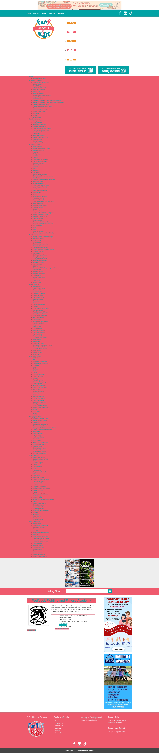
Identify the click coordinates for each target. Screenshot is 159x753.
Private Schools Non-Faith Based (42, 106)
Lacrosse (35, 485)
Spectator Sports (38, 211)
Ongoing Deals (37, 543)
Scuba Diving (37, 496)
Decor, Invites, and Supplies (41, 308)
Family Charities (37, 123)
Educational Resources (39, 88)
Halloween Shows (38, 540)
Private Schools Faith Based (41, 104)
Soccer (35, 501)
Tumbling (35, 512)
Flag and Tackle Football (40, 472)
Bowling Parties (37, 292)
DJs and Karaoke (38, 310)
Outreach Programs (39, 398)
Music (34, 395)
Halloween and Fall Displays (41, 538)
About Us (58, 728)
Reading (35, 108)
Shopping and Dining (35, 417)
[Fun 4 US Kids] (43, 28)
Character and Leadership (40, 363)
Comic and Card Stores (40, 426)
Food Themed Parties (39, 314)
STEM (35, 409)
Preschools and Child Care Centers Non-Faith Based (48, 102)
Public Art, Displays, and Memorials (43, 202)
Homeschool (36, 91)
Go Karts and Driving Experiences (43, 176)
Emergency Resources (39, 121)
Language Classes (38, 391)
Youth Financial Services (40, 143)
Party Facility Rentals (39, 330)
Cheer (35, 464)
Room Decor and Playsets (40, 442)
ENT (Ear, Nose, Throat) (40, 255)
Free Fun (35, 170)
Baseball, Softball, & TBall (40, 459)
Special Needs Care (39, 277)
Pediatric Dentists (38, 271)
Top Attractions (37, 225)
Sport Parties (37, 350)
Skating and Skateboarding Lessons (43, 499)
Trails (34, 229)
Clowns (35, 303)
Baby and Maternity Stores (40, 418)
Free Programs (37, 384)
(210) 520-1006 (63, 623)
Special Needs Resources (40, 137)
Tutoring (35, 115)
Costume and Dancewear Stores (42, 429)
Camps (31, 77)
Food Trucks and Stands (40, 316)
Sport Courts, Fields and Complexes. (43, 213)
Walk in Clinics (37, 282)
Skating (35, 209)
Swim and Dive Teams (39, 507)
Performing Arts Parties (40, 338)
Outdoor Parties (37, 328)
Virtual (35, 413)
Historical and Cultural (39, 385)
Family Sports (37, 470)
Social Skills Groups (39, 135)
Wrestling (35, 518)
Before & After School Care (41, 82)
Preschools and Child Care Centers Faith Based (47, 100)
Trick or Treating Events (40, 556)
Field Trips (36, 167)
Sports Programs (34, 455)
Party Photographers (39, 332)
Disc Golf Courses (38, 163)
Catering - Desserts (38, 297)
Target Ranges (37, 220)
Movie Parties (37, 327)
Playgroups (36, 134)
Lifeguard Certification (39, 486)
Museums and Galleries (40, 196)
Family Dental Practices (40, 259)
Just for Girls (36, 389)
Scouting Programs (38, 404)
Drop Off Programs (38, 86)
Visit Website (63, 625)
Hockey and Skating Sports (41, 479)
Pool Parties (36, 341)
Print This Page (31, 630)
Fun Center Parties (38, 317)
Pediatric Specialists (39, 273)
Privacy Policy (59, 726)
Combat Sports (37, 466)
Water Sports (37, 516)
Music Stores (37, 441)
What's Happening (34, 521)
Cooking (35, 369)
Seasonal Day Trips (38, 547)
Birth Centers (37, 240)
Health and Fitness (38, 477)
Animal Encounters (38, 150)
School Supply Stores (39, 444)
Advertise (52, 13)
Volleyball (35, 514)
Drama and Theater (39, 374)
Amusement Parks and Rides (41, 148)
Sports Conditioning (38, 505)
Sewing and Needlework (40, 406)
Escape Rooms (37, 165)
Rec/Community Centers (40, 205)
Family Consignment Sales (41, 532)
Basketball (36, 461)
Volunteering (36, 415)
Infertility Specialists (38, 262)
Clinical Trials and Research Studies (43, 249)
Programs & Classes (35, 356)
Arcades (35, 152)
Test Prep (36, 113)
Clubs (34, 367)
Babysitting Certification (40, 361)
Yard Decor (36, 354)
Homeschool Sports (38, 481)
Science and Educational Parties (42, 345)
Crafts (35, 371)
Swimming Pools (38, 218)
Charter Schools (37, 84)
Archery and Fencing (39, 457)
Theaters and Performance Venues (43, 224)
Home (29, 13)
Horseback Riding (38, 483)
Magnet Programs (38, 97)
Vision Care (36, 281)
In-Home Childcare (38, 93)
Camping (35, 157)
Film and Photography (39, 382)
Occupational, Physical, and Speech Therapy (46, 268)
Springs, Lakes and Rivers (40, 214)
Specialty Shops (37, 446)
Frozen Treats (37, 435)
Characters (36, 301)
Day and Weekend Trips (40, 161)
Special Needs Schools (39, 111)
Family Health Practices (40, 260)
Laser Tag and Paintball (40, 187)
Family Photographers (39, 126)
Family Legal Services (39, 124)
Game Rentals (37, 319)
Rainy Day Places (38, 203)
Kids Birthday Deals (38, 323)
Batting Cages (37, 154)
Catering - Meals (38, 299)
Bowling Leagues (38, 463)
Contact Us (58, 733)
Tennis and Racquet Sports (41, 510)
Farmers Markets (38, 433)
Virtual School (37, 117)
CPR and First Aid (38, 251)
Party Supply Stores (39, 336)
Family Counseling (38, 257)
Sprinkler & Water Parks (40, 216)
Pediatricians (36, 275)
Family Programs (38, 380)
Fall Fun (35, 531)
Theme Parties (37, 352)
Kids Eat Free (37, 439)
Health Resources (34, 235)
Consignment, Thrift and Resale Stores (44, 428)
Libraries (35, 189)
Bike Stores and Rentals (40, 420)
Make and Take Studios (40, 191)
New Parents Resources (40, 132)
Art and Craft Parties (39, 288)
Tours (34, 227)
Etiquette (35, 378)
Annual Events (37, 523)
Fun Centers (36, 172)
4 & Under (36, 358)
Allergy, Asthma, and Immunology (43, 236)
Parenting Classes (38, 400)
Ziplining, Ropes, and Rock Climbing (43, 233)
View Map (57, 628)
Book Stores (36, 422)
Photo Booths (37, 339)
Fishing (35, 168)
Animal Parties (37, 286)
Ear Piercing (36, 431)
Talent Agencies (37, 141)
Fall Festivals (37, 529)
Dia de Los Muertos (38, 527)
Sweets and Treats (38, 450)
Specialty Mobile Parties (40, 349)
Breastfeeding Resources (40, 244)
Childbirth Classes (38, 246)
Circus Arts (36, 365)
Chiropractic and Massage (40, 248)
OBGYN (35, 266)
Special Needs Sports (39, 503)
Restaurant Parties (38, 343)
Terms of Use (59, 723)
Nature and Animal (38, 396)
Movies (35, 194)
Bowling (35, 156)
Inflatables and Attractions (40, 321)
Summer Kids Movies (39, 554)
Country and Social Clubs (40, 159)
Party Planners (37, 334)
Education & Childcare (35, 80)
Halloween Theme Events (40, 542)
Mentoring (36, 393)
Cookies (35, 306)
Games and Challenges (40, 174)
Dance (35, 373)
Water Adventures (38, 231)
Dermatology (36, 253)
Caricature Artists (38, 295)
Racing (35, 492)
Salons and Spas (38, 207)
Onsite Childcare (38, 99)
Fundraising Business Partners (42, 128)
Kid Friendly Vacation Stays (41, 185)
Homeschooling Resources (41, 130)
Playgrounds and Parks (40, 200)
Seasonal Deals (37, 549)
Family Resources (34, 119)
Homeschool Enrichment (40, 387)
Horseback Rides (38, 181)
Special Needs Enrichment (40, 407)
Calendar (36, 13)
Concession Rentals (39, 305)
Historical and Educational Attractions (44, 180)
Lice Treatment (37, 264)
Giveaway (61, 13)
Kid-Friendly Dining (38, 437)
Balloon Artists (37, 290)
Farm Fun (36, 534)
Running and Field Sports (40, 494)
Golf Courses (37, 178)
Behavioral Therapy (38, 238)
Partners (57, 730)
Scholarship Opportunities (40, 110)
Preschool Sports (38, 490)
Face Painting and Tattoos (40, 312)
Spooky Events (37, 553)
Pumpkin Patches (38, 545)
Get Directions (64, 628)
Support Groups (37, 139)
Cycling (35, 468)
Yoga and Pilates (38, 520)
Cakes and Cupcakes (39, 293)
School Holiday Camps (39, 78)
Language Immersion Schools (41, 95)
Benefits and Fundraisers (40, 525)
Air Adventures (37, 146)
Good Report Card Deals (40, 536)
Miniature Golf (37, 192)
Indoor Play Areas (38, 183)
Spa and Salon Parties (39, 347)
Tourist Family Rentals (39, 452)
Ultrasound (36, 279)
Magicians (36, 325)
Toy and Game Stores (39, 453)
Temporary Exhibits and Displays (42, 222)
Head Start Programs (39, 89)
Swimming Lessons (38, 509)
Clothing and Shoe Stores (40, 424)
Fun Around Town (34, 145)
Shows (35, 551)
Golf (34, 474)
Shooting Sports (37, 498)
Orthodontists (37, 270)
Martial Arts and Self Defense (41, 488)
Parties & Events (34, 284)
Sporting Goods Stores (39, 448)
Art (34, 360)
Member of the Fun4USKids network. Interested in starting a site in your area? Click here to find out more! (92, 719)
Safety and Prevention (39, 402)
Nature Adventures (38, 198)
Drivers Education (38, 376)
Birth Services (37, 242)
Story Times (36, 411)
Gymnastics (36, 475)
